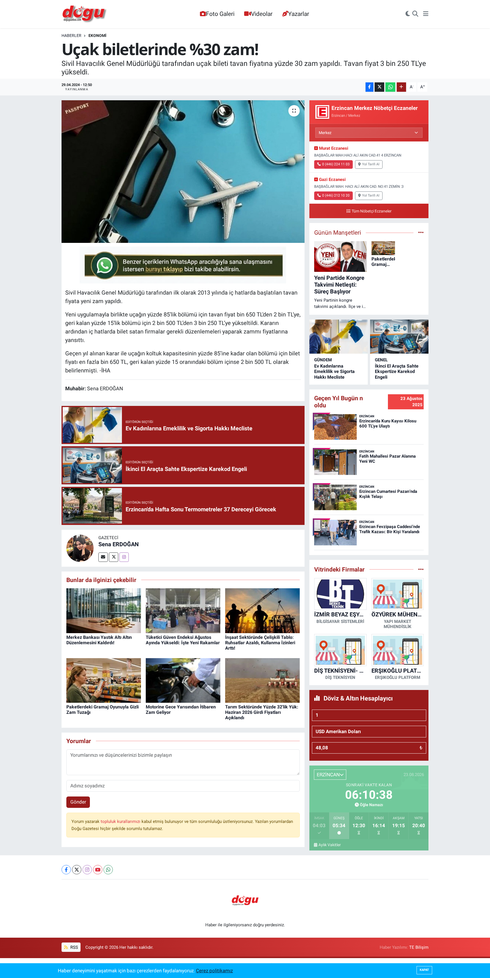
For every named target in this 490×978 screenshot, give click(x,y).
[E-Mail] (103, 557)
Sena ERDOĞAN (118, 544)
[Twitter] (113, 557)
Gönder (78, 802)
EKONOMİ (97, 35)
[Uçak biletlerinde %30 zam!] (183, 171)
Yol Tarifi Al (370, 164)
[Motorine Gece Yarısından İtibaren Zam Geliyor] (183, 680)
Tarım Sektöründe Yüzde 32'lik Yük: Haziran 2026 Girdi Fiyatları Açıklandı (261, 712)
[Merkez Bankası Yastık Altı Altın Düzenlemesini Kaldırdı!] (103, 610)
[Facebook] (66, 869)
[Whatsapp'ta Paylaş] (390, 87)
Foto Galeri (220, 13)
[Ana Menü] (425, 14)
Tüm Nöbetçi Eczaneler (372, 211)
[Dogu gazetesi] (85, 14)
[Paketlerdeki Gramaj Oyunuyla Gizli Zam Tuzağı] (103, 680)
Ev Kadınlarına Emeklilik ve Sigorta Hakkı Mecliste (334, 371)
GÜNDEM (323, 359)
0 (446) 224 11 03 (336, 164)
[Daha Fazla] (401, 87)
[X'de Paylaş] (379, 87)
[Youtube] (97, 869)
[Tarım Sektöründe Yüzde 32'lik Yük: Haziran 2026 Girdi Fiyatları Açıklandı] (262, 680)
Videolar (262, 13)
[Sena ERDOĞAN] (80, 547)
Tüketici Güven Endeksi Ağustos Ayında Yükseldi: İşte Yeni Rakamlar (183, 640)
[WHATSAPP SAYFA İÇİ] (183, 264)
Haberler (71, 35)
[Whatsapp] (108, 869)
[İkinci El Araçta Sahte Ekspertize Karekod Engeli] (399, 337)
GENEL (381, 359)
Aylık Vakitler (329, 845)
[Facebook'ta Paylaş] (369, 87)
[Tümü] (421, 569)
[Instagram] (124, 557)
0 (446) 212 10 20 (336, 195)
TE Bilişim (418, 947)
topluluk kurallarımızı (121, 821)
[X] (76, 869)
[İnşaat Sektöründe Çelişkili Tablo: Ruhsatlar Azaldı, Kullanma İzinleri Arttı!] (262, 610)
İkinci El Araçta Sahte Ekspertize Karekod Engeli (397, 371)
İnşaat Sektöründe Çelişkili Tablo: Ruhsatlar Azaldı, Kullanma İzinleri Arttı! (260, 643)
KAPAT (424, 970)
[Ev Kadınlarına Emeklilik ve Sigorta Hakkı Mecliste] (338, 337)
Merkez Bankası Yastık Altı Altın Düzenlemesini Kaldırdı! (99, 640)
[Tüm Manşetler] (421, 232)
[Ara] (415, 14)
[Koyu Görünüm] (407, 14)
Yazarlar (298, 13)
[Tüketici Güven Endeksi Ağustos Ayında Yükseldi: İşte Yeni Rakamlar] (183, 610)
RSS (73, 947)
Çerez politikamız (214, 970)
